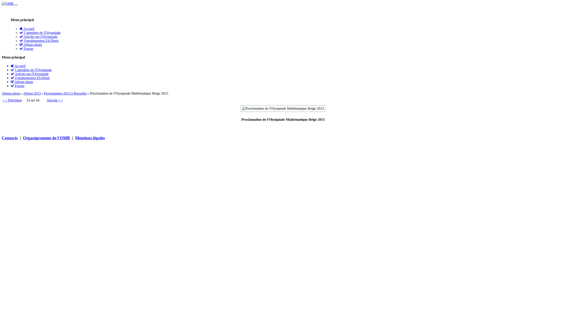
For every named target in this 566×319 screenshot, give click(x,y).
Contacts (10, 138)
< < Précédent (12, 100)
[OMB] (8, 4)
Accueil (28, 29)
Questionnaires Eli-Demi (40, 41)
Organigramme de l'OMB (46, 138)
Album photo (32, 45)
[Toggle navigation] (16, 5)
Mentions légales (90, 138)
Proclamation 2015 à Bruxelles (65, 93)
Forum (28, 49)
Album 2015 (32, 93)
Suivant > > (55, 100)
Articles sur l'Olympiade (40, 37)
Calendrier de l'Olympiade (42, 33)
